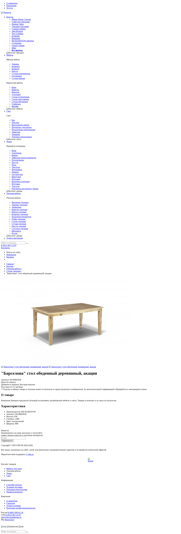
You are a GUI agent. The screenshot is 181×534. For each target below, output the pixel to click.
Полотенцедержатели (21, 217)
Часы (14, 165)
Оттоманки (17, 76)
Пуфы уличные (18, 219)
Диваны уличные (19, 205)
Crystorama (16, 43)
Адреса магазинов (14, 238)
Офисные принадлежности (24, 158)
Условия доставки (14, 487)
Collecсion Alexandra (21, 22)
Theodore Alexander (20, 26)
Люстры (15, 122)
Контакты (5, 248)
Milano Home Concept (21, 19)
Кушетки (16, 66)
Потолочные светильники (23, 130)
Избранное (11, 255)
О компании (11, 3)
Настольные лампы (20, 125)
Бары (14, 87)
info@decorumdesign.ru (11, 517)
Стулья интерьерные (21, 73)
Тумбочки (16, 104)
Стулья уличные (19, 224)
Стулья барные (18, 78)
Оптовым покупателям (16, 489)
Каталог (10, 266)
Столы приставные (20, 99)
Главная (10, 264)
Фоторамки (17, 169)
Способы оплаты (14, 485)
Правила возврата (14, 492)
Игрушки (16, 184)
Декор (9, 141)
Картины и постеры (21, 181)
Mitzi (14, 48)
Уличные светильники (22, 137)
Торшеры (16, 134)
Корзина (10, 257)
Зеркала (15, 172)
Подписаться (7, 441)
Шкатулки (16, 177)
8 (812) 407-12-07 (8, 245)
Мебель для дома (14, 468)
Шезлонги (16, 231)
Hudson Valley (18, 24)
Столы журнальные (20, 97)
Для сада (15, 186)
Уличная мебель (13, 193)
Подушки (16, 179)
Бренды (9, 17)
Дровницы (16, 207)
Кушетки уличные (20, 214)
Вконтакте (9, 520)
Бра (13, 120)
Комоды (15, 90)
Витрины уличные (20, 202)
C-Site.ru (30, 454)
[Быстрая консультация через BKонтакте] (90, 460)
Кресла (15, 71)
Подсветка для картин (22, 127)
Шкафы (15, 106)
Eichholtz (16, 36)
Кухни (14, 233)
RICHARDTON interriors (23, 41)
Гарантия (10, 503)
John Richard (17, 31)
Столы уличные (19, 221)
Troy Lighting (17, 34)
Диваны (15, 64)
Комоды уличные (19, 209)
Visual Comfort (18, 45)
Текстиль (16, 167)
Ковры (15, 155)
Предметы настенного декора (25, 189)
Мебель (9, 55)
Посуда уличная (19, 226)
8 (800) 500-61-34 (15, 512)
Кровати (15, 69)
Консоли (15, 92)
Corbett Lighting (19, 29)
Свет (8, 111)
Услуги (9, 8)
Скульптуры (17, 174)
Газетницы (16, 153)
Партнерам (11, 5)
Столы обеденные (20, 102)
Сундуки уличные (20, 228)
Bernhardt (16, 38)
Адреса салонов (13, 506)
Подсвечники (18, 160)
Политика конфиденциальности (20, 508)
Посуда (15, 162)
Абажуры (16, 132)
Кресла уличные (19, 212)
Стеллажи (16, 94)
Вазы (14, 150)
